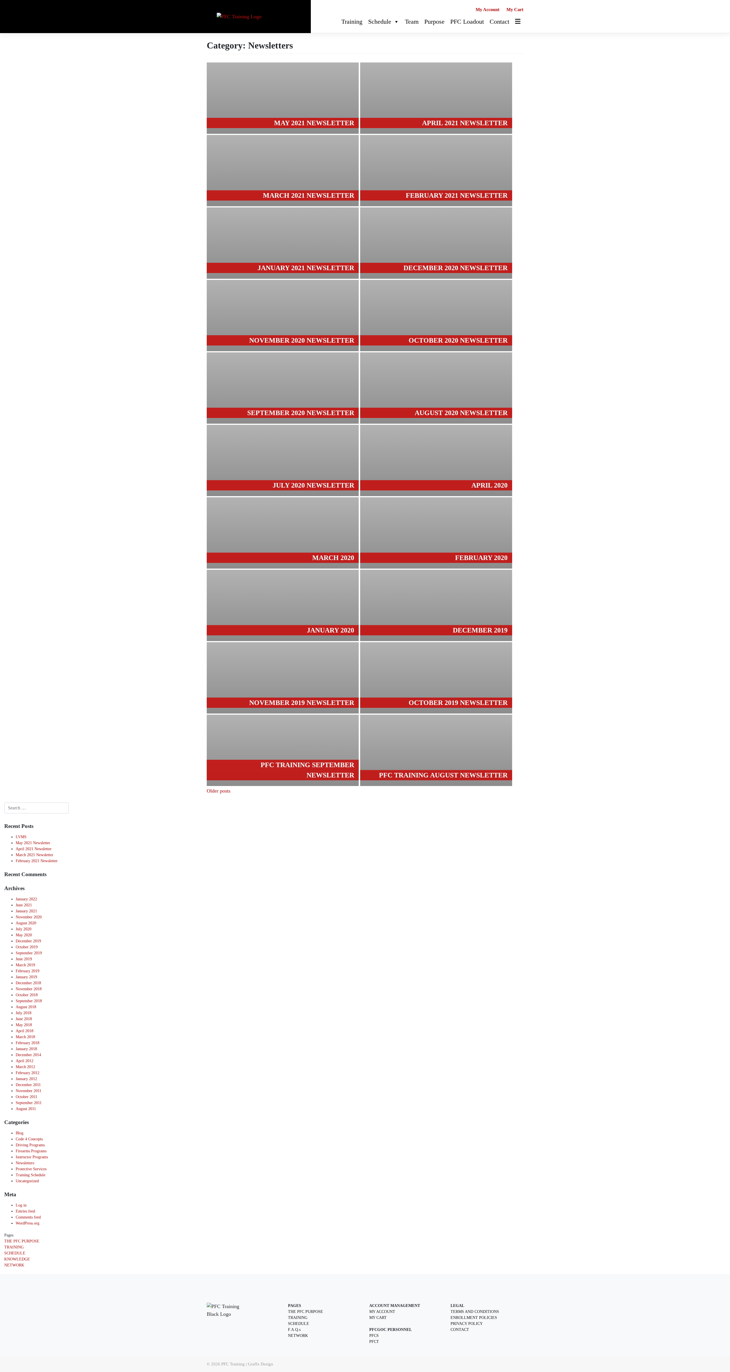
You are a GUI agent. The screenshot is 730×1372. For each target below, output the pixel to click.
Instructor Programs (32, 1157)
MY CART (378, 1318)
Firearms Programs (31, 1151)
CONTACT (460, 1329)
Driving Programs (30, 1145)
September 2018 (29, 1001)
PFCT (374, 1341)
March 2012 (25, 1067)
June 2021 (24, 905)
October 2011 (26, 1097)
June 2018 (24, 1019)
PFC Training (233, 1363)
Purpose (434, 21)
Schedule (379, 21)
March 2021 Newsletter (34, 855)
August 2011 (26, 1109)
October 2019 (27, 947)
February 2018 (27, 1043)
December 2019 (28, 941)
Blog (19, 1133)
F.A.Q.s (294, 1329)
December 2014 (28, 1055)
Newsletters (25, 1163)
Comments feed (28, 1217)
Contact (499, 21)
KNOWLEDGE (17, 1259)
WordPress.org (27, 1223)
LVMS (21, 837)
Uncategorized (27, 1181)
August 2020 (26, 923)
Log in (21, 1205)
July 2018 (23, 1013)
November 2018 (29, 989)
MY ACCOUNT (382, 1312)
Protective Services (31, 1169)
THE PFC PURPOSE (21, 1241)
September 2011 (29, 1103)
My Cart (514, 9)
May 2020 (24, 935)
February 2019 (27, 971)
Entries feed (25, 1211)
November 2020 (29, 917)
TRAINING (14, 1247)
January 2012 (26, 1079)
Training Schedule (30, 1175)
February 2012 (27, 1073)
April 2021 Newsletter (34, 849)
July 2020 (23, 929)
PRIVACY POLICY (467, 1324)
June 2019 (24, 959)
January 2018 (26, 1049)
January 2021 (26, 911)
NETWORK (14, 1265)
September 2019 (29, 953)
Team (412, 21)
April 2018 (24, 1031)
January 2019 (26, 977)
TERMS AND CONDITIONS (475, 1312)
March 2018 (25, 1037)
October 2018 (27, 995)
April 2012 (24, 1061)
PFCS (374, 1335)
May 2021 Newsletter (33, 843)
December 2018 (28, 983)
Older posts (218, 791)
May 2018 (24, 1025)
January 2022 (26, 899)
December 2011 (28, 1085)
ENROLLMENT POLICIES (474, 1318)
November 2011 (28, 1091)
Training (351, 21)
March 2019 (25, 965)
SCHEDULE (14, 1253)
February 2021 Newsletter (37, 861)
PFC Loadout (467, 21)
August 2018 (26, 1007)
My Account (487, 9)
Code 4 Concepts (29, 1139)
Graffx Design (260, 1363)
